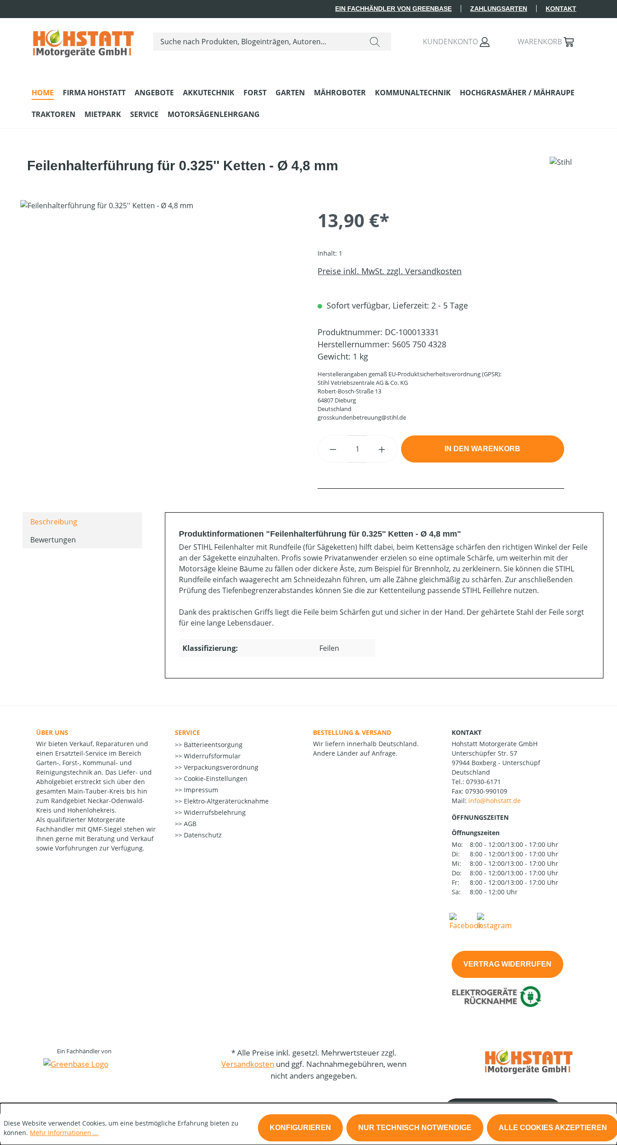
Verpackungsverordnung (220, 767)
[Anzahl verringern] (333, 449)
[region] (159, 297)
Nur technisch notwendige (415, 1127)
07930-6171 (483, 781)
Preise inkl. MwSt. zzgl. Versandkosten (390, 271)
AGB (189, 823)
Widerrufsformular (211, 756)
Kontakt (561, 8)
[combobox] (256, 42)
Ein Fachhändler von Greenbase (393, 8)
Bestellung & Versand (352, 732)
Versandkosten (247, 1064)
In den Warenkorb (482, 449)
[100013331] (159, 297)
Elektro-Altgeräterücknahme (225, 801)
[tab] (82, 521)
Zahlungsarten (498, 8)
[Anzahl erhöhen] (382, 449)
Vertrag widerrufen (507, 964)
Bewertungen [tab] (53, 540)
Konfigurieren (300, 1127)
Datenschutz (202, 835)
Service (187, 732)
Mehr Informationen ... (64, 1132)
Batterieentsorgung (212, 744)
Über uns (52, 732)
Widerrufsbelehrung (214, 812)
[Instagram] (494, 921)
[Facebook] (465, 921)
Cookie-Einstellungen (215, 778)
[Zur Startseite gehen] (83, 40)
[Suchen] (375, 42)
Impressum (200, 789)
